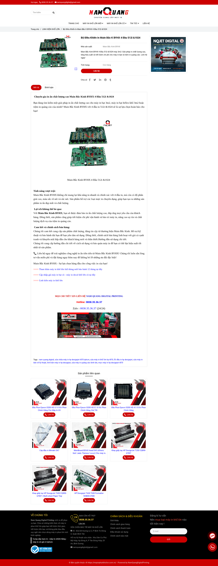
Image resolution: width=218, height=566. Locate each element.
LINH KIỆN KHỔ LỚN (51, 29)
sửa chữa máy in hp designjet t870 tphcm (72, 359)
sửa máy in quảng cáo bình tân (84, 363)
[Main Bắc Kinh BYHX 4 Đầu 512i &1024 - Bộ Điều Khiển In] (54, 53)
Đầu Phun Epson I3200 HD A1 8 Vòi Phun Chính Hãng (128, 408)
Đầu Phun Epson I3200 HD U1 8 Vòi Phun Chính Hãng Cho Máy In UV (49, 408)
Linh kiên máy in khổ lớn (51, 280)
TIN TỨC (134, 23)
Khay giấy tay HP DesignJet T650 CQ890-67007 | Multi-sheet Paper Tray (49, 494)
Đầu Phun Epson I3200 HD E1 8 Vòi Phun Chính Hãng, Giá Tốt (89, 408)
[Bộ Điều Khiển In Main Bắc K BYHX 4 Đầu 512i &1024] (109, 12)
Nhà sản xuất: (87, 46)
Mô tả (36, 87)
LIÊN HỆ (146, 23)
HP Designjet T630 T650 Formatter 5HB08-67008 (89, 494)
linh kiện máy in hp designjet (59, 363)
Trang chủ (35, 29)
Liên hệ (96, 71)
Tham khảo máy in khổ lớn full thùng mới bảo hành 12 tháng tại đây (70, 269)
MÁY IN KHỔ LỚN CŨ (116, 23)
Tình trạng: (85, 65)
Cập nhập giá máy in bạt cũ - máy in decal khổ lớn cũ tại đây (67, 274)
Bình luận (49, 87)
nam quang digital (46, 359)
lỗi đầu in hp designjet (123, 359)
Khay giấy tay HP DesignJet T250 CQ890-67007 (129, 451)
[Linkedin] (100, 79)
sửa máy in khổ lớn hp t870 (101, 359)
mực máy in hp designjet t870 (110, 363)
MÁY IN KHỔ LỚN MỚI (92, 23)
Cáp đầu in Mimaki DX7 (49, 450)
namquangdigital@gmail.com (68, 2)
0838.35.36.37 (47, 2)
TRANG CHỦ (73, 23)
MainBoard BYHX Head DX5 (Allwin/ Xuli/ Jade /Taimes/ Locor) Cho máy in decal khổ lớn (89, 452)
